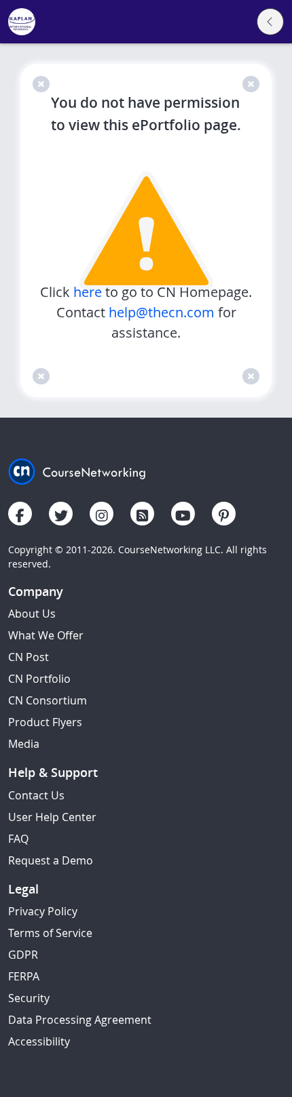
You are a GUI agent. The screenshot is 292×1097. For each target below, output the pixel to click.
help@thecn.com (162, 312)
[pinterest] (224, 513)
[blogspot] (142, 513)
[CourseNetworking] (77, 470)
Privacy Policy (42, 911)
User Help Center (52, 817)
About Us (32, 613)
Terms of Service (50, 932)
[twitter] (61, 513)
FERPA (23, 976)
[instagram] (101, 513)
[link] (21, 22)
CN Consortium (47, 700)
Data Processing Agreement (79, 1019)
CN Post (28, 657)
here (89, 292)
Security (29, 998)
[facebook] (20, 513)
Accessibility (39, 1041)
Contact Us (36, 795)
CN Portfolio (39, 678)
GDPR (23, 954)
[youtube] (183, 513)
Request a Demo (50, 860)
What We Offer (46, 635)
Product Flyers (45, 722)
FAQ (18, 838)
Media (23, 743)
